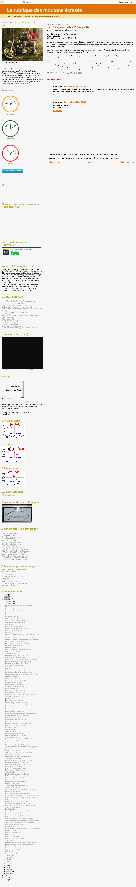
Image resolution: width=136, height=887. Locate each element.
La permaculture (10, 647)
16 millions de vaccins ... (13, 653)
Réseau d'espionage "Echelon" (13, 554)
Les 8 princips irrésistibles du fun (13, 303)
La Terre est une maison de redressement (17, 307)
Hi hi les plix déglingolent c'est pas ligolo (18, 846)
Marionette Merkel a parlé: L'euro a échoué (19, 764)
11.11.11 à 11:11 (10, 852)
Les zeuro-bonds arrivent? (13, 682)
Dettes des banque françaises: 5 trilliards (18, 803)
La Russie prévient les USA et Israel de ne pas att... (21, 694)
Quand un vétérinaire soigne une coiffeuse (19, 667)
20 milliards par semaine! (13, 758)
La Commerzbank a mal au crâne (16, 719)
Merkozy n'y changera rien (14, 618)
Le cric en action (10, 729)
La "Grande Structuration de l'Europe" (17, 774)
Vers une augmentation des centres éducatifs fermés (22, 710)
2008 (6, 880)
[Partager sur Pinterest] (81, 73)
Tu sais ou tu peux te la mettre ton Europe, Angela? (21, 747)
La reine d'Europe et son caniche (15, 735)
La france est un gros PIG (13, 799)
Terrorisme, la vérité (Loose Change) (15, 559)
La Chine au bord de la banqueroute (16, 801)
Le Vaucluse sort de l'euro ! (14, 824)
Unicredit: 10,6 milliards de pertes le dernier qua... (21, 805)
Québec (10, 163)
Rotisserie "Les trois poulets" (14, 626)
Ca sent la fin (9, 698)
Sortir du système (8, 317)
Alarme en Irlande (11, 834)
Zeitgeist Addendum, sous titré (12, 539)
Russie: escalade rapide (13, 678)
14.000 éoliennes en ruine (13, 669)
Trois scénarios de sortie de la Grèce (17, 813)
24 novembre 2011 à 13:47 (74, 86)
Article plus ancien (127, 162)
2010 (6, 875)
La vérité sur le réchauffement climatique (16, 549)
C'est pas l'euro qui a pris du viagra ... (17, 620)
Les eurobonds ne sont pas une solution (18, 723)
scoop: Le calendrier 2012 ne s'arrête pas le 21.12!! (21, 675)
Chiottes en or (9, 624)
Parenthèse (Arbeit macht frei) (15, 782)
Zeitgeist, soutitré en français (12, 544)
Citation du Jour (10, 826)
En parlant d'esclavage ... (13, 791)
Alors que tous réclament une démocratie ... (19, 752)
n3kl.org (9, 398)
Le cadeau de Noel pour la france (16, 692)
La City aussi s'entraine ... (13, 750)
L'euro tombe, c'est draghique (14, 815)
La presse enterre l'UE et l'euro (15, 850)
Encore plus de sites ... (10, 585)
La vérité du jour (10, 809)
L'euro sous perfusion (12, 688)
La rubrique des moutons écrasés (44, 10)
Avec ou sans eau (11, 737)
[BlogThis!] (73, 73)
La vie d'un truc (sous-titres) (12, 542)
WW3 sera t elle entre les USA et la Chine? (19, 638)
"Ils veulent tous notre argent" (14, 696)
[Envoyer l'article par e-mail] (68, 72)
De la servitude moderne (11, 533)
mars (7, 869)
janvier (8, 873)
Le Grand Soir (7, 574)
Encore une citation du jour (13, 766)
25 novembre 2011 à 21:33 (74, 102)
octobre (8, 856)
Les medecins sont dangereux (15, 657)
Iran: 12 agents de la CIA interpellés (16, 680)
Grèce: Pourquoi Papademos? (15, 854)
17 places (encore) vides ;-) (14, 731)
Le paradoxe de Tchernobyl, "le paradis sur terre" (19, 328)
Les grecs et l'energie (12, 836)
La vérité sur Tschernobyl (11, 324)
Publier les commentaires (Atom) (70, 167)
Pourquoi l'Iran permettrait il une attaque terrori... (20, 842)
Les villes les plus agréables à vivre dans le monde (21, 613)
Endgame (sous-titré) (9, 546)
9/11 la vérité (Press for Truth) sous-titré (16, 551)
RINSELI (29, 370)
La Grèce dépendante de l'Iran (15, 838)
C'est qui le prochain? (12, 616)
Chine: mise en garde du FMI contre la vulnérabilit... (21, 789)
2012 (6, 597)
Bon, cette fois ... (10, 632)
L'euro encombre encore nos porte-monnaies (19, 760)
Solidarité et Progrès (9, 571)
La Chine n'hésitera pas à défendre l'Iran (18, 628)
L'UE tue (8, 721)
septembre (9, 858)
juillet (7, 861)
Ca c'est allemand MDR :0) (14, 630)
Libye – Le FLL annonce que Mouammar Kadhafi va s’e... (23, 828)
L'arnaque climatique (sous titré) (13, 547)
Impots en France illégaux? (11, 321)
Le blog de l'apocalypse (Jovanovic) (15, 583)
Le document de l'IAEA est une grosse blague (19, 844)
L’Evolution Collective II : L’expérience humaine (19, 302)
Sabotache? (9, 748)
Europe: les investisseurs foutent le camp (18, 605)
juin (7, 863)
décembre (9, 601)
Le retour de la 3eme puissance (13, 300)
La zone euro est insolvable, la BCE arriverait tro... (21, 739)
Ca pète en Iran (10, 615)
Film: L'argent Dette (9, 540)
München (10, 139)
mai (7, 865)
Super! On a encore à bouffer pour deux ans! (19, 811)
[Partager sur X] (76, 73)
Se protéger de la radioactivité (12, 326)
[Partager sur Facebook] (78, 73)
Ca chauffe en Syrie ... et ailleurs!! (16, 686)
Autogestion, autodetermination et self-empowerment (21, 315)
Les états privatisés (9, 322)
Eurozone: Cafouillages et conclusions (17, 643)
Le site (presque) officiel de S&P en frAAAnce (19, 756)
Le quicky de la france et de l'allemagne (18, 649)
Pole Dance (9, 743)
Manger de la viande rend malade (14, 552)
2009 (6, 877)
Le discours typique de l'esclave (15, 778)
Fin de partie (9, 607)
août (7, 859)
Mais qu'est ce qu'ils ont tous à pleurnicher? (19, 818)
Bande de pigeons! (8, 319)
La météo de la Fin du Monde (12, 370)
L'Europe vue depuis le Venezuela (16, 725)
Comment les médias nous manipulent (15, 556)
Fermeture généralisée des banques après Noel (20, 713)
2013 (6, 595)
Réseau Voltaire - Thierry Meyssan (14, 569)
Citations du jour (10, 772)
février (8, 871)
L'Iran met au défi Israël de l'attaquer (17, 715)
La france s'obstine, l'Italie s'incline (16, 768)
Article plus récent (54, 162)
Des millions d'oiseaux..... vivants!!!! (16, 762)
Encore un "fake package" (13, 645)
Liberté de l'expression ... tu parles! (14, 312)
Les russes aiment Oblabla (14, 700)
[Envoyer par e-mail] (71, 73)
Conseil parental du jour (12, 754)
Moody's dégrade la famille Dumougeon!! (18, 745)
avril (7, 867)
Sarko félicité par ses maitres (14, 711)
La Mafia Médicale (8, 535)
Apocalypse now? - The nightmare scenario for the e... (22, 820)
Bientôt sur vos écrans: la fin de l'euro (17, 655)
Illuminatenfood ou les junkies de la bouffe (17, 305)
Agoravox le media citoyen (11, 581)
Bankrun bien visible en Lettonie (15, 690)
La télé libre (6, 580)
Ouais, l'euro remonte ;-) (13, 780)
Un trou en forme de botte (13, 848)
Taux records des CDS (12, 807)
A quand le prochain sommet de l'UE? (17, 786)
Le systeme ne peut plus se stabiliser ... (18, 671)
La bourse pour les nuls (12, 817)
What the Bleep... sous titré (11, 537)
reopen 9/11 (6, 578)
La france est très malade (13, 651)
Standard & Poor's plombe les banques (17, 611)
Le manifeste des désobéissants (13, 576)
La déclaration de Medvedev (14, 684)
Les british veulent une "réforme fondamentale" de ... (22, 797)
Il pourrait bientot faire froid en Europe (17, 663)
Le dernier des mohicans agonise (16, 702)
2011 (6, 599)
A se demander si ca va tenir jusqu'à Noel (18, 704)
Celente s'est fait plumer (13, 832)
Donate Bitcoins (7, 90)
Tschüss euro (9, 840)
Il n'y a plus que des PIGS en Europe (17, 793)
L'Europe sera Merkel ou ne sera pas (17, 770)
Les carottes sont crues (13, 717)
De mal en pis (9, 708)
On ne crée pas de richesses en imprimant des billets (22, 795)
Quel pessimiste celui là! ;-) (14, 665)
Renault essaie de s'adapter (14, 706)
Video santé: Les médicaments (15, 622)
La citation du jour (11, 830)
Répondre (57, 95)
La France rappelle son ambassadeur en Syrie (20, 776)
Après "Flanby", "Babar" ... (13, 787)
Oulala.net (5, 573)
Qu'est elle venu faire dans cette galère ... (18, 741)
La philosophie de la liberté (11, 314)
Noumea (10, 114)
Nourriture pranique (11, 727)
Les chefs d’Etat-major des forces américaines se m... (22, 609)
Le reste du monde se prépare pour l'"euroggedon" (21, 659)
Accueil (90, 162)
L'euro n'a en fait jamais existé (15, 641)
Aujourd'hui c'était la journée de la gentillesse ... (20, 822)
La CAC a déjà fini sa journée (14, 733)
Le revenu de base (8, 532)
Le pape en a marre (11, 677)
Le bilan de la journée (12, 784)
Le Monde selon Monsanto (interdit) (14, 558)
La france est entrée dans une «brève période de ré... (22, 640)
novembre (9, 603)
